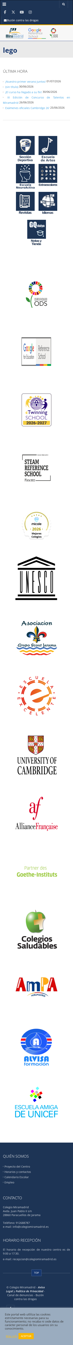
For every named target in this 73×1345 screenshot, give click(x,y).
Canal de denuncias (20, 1295)
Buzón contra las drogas (22, 20)
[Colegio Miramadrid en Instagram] (30, 12)
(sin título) (11, 87)
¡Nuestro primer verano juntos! (25, 81)
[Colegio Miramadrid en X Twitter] (13, 12)
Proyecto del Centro (17, 1166)
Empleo (9, 1182)
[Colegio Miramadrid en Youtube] (21, 12)
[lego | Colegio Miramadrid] (14, 35)
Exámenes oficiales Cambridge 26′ (27, 108)
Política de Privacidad (29, 1291)
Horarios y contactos (17, 1171)
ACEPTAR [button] (26, 1336)
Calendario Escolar (16, 1177)
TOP (36, 1272)
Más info (12, 1336)
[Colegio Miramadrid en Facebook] (5, 12)
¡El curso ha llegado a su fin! (23, 92)
